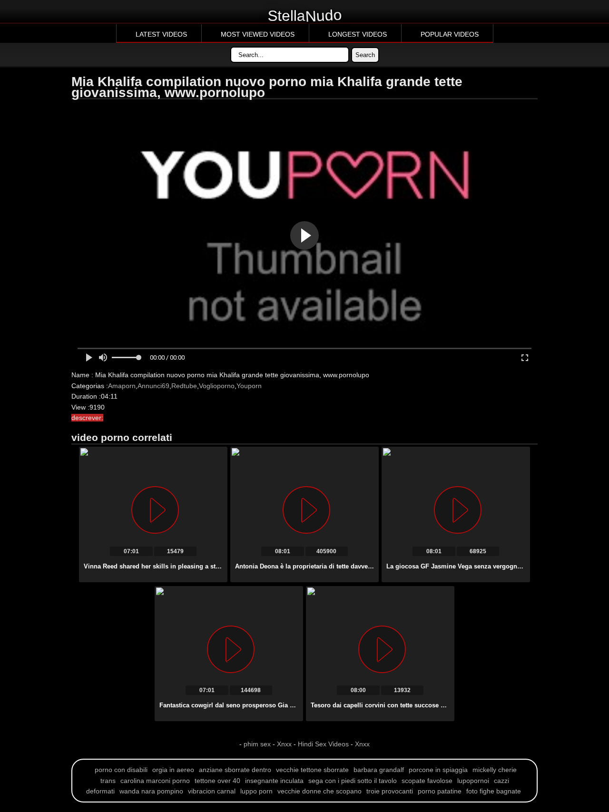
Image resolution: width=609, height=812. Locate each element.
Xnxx (284, 744)
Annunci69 (153, 386)
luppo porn (256, 791)
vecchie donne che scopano (319, 791)
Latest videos (161, 34)
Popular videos (450, 34)
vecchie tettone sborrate (312, 769)
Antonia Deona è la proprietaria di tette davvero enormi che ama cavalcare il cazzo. (357, 566)
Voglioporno (217, 386)
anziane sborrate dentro (235, 769)
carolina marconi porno (155, 780)
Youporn (249, 386)
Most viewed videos (258, 34)
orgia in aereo (173, 769)
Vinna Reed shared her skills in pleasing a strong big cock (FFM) (179, 566)
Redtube (184, 386)
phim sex (258, 744)
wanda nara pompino (151, 791)
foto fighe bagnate (493, 791)
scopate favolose (427, 780)
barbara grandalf (379, 769)
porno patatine (440, 791)
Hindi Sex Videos (323, 744)
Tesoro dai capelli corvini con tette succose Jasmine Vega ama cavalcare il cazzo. (431, 705)
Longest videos (357, 34)
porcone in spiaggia (438, 769)
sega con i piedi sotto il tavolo (352, 780)
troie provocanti (389, 791)
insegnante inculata (274, 780)
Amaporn (122, 386)
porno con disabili (121, 769)
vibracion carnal (212, 791)
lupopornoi (473, 780)
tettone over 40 (217, 780)
